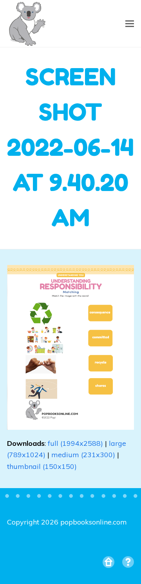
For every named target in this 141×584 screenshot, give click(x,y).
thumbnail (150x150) (42, 466)
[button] (129, 23)
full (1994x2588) (75, 443)
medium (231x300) (83, 454)
